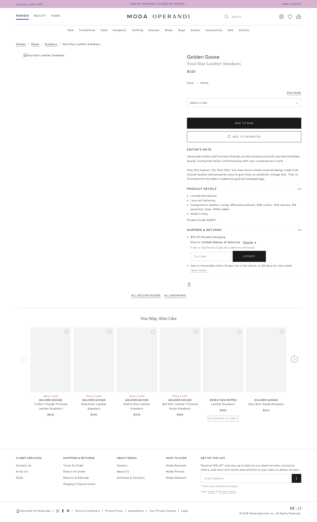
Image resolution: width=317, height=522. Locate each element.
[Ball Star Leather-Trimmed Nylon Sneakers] (180, 359)
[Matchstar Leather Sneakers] (94, 359)
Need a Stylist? (291, 3)
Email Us (22, 471)
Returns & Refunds (76, 477)
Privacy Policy (114, 510)
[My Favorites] (290, 16)
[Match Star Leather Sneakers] (137, 359)
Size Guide (294, 92)
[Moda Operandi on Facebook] (62, 511)
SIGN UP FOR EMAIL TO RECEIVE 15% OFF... (158, 3)
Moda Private (175, 471)
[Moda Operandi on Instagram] (57, 511)
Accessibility (136, 510)
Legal (184, 510)
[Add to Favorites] (66, 331)
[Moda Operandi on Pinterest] (68, 511)
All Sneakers (175, 295)
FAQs (19, 477)
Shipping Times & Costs (79, 484)
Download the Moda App (35, 510)
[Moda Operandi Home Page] (158, 16)
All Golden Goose (146, 295)
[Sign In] (281, 16)
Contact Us (23, 465)
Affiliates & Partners (131, 477)
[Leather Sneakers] (223, 359)
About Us (123, 471)
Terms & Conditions (87, 510)
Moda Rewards (176, 465)
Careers (122, 465)
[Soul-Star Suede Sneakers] (266, 359)
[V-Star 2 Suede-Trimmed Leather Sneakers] (51, 359)
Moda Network (176, 477)
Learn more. (198, 270)
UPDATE (249, 256)
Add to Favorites (246, 136)
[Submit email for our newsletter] (296, 478)
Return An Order (74, 471)
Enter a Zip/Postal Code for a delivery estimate (222, 247)
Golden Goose (203, 57)
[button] (100, 118)
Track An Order (73, 465)
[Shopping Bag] (298, 16)
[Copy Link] (244, 284)
